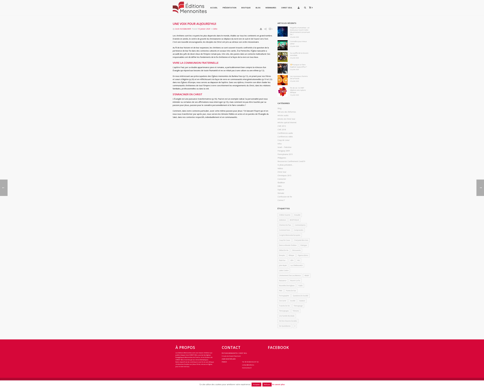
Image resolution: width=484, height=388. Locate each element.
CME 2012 (282, 126)
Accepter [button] (256, 384)
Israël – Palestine (284, 147)
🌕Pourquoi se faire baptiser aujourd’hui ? (298, 65)
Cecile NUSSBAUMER (183, 29)
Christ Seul (286, 7)
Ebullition (281, 182)
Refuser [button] (267, 384)
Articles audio (283, 115)
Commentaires (300, 225)
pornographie (284, 296)
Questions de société (300, 296)
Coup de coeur (284, 140)
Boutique (246, 7)
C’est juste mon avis (301, 240)
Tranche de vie (284, 306)
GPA (291, 260)
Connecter (282, 179)
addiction (282, 220)
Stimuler (281, 193)
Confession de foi (285, 197)
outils (300, 286)
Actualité (297, 215)
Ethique (291, 255)
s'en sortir (282, 301)
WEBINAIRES (270, 7)
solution (302, 301)
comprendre (298, 230)
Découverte (296, 250)
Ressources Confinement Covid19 (291, 161)
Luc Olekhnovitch (297, 265)
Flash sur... (282, 260)
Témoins (296, 311)
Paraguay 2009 (284, 151)
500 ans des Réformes (287, 112)
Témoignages (284, 311)
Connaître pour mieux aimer (298, 42)
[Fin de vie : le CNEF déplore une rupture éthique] (283, 92)
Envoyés (282, 255)
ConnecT (281, 200)
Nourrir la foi (295, 280)
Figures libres (303, 255)
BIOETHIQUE (294, 220)
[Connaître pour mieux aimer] (283, 45)
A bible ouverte (284, 215)
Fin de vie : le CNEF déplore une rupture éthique (298, 90)
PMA (280, 291)
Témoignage (298, 306)
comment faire (284, 230)
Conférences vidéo (285, 137)
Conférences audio (285, 133)
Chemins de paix (285, 225)
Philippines (282, 158)
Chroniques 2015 (284, 175)
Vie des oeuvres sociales (288, 321)
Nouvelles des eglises (286, 286)
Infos (280, 144)
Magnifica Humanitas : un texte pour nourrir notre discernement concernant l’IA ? (300, 31)
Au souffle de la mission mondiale (299, 54)
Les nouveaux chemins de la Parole (299, 77)
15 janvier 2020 (204, 29)
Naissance (282, 280)
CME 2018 (282, 129)
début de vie (283, 250)
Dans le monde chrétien (288, 245)
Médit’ (307, 275)
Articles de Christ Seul (286, 119)
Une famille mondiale (286, 316)
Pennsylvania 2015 (285, 154)
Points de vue (291, 291)
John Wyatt (283, 265)
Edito (215, 29)
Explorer (281, 190)
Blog (258, 7)
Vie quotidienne (285, 326)
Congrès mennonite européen (289, 235)
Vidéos (280, 168)
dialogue (303, 245)
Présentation (229, 7)
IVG (298, 260)
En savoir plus (278, 384)
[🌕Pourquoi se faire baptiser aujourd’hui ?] (283, 68)
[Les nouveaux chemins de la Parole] (283, 80)
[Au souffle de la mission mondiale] (283, 57)
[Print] (261, 28)
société (292, 301)
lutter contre (284, 270)
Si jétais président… (285, 165)
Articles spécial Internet (287, 122)
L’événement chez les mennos (290, 275)
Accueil (214, 7)
